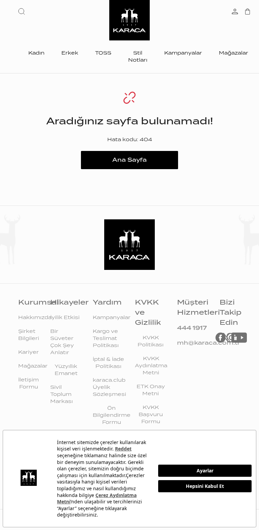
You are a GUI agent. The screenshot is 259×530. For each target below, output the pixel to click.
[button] (23, 11)
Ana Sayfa (129, 160)
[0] (247, 12)
